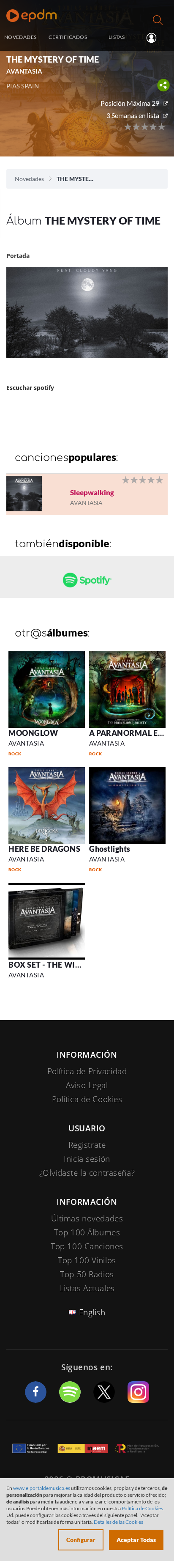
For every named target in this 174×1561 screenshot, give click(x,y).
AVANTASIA (26, 743)
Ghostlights (109, 848)
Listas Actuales (87, 1288)
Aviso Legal (87, 1085)
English (92, 1312)
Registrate (87, 1144)
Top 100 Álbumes (87, 1232)
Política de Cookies (87, 1099)
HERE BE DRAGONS (44, 848)
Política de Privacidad (87, 1071)
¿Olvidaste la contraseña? (87, 1172)
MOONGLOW (33, 733)
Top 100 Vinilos (87, 1260)
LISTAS (117, 37)
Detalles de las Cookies (118, 1522)
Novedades (29, 178)
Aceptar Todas (136, 1539)
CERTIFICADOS (68, 37)
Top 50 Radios (87, 1274)
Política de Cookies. (143, 1508)
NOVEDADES (20, 37)
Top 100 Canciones (87, 1246)
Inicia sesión (154, 37)
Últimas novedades (87, 1218)
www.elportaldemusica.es (41, 1488)
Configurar (80, 1539)
